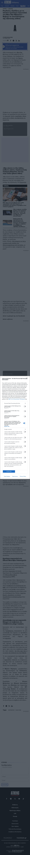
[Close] (27, 378)
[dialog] (15, 427)
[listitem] (15, 403)
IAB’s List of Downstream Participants (16, 399)
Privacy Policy (23, 476)
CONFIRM (9, 471)
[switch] (25, 406)
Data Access (15, 476)
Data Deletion (7, 476)
